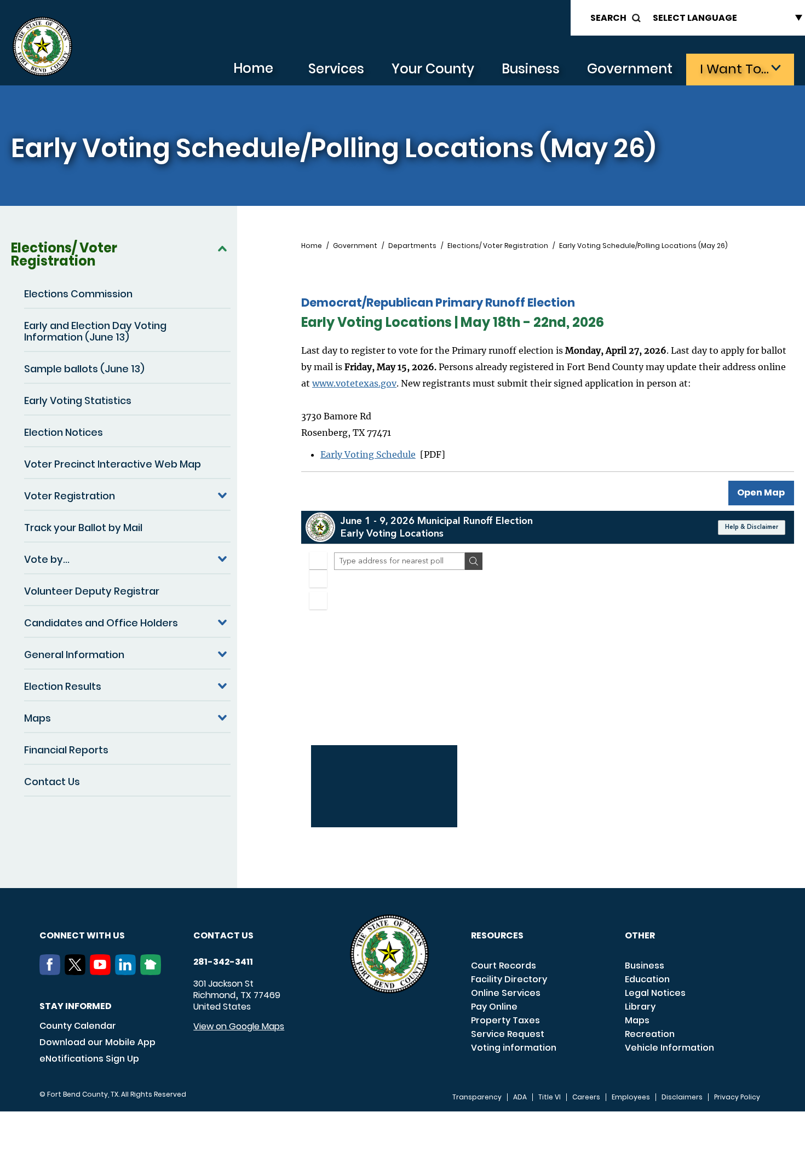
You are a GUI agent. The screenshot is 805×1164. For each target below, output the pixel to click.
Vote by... (47, 559)
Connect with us (82, 935)
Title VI (549, 1097)
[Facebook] (52, 971)
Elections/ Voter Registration (64, 254)
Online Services (505, 993)
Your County (433, 69)
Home (253, 68)
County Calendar (77, 1025)
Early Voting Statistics (77, 400)
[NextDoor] (152, 971)
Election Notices (63, 432)
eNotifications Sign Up (89, 1058)
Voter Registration (69, 496)
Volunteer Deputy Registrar (91, 591)
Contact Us (52, 781)
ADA (520, 1097)
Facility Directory (509, 979)
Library (640, 1006)
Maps (37, 718)
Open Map (761, 492)
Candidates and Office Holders (101, 623)
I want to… (734, 69)
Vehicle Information (669, 1047)
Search (608, 17)
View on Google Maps (238, 1026)
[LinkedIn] (127, 971)
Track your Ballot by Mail (83, 527)
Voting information (513, 1047)
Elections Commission (78, 294)
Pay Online (494, 1006)
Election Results (62, 686)
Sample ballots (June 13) (84, 369)
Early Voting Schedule (368, 454)
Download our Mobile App (97, 1042)
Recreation (650, 1034)
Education (647, 979)
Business (531, 69)
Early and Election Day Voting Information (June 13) (95, 331)
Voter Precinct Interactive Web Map (112, 464)
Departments (412, 246)
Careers (586, 1097)
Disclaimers (682, 1097)
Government (629, 69)
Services (336, 69)
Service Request (507, 1034)
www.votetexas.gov (354, 383)
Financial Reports (66, 750)
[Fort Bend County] (42, 46)
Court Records (503, 965)
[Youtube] (102, 971)
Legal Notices (655, 993)
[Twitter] (77, 971)
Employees (631, 1097)
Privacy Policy (737, 1097)
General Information (74, 654)
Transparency (477, 1097)
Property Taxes (505, 1020)
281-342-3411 (223, 961)
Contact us (223, 935)
